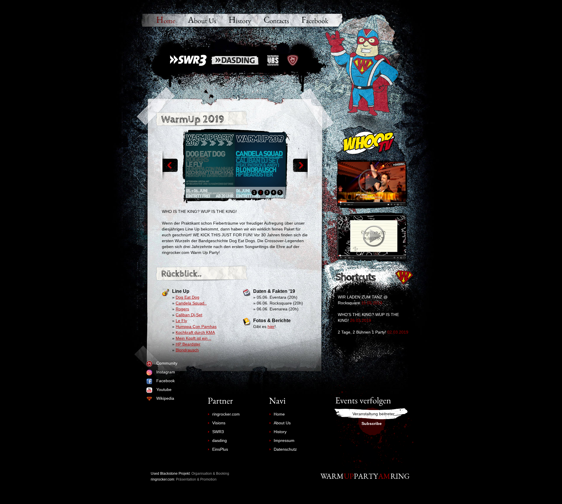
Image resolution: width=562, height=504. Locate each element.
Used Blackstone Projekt (170, 473)
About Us (282, 423)
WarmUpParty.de (234, 60)
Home (279, 414)
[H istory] (240, 20)
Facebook (165, 380)
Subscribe (371, 423)
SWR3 (218, 431)
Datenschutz (285, 449)
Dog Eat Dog (187, 297)
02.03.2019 (397, 332)
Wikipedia (165, 398)
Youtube (164, 389)
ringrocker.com (226, 414)
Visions (218, 423)
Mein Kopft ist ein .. (193, 338)
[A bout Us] (202, 20)
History (280, 431)
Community (166, 363)
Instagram (165, 372)
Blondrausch (187, 350)
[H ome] (166, 20)
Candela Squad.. (191, 303)
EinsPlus (220, 449)
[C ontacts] (276, 20)
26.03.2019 (360, 320)
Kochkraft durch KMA (195, 332)
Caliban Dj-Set (189, 314)
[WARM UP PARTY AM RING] (365, 476)
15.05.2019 (371, 302)
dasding (219, 440)
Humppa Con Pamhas (196, 326)
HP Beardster (188, 344)
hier (271, 326)
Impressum (284, 440)
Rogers (182, 309)
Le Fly (181, 320)
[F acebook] (314, 20)
